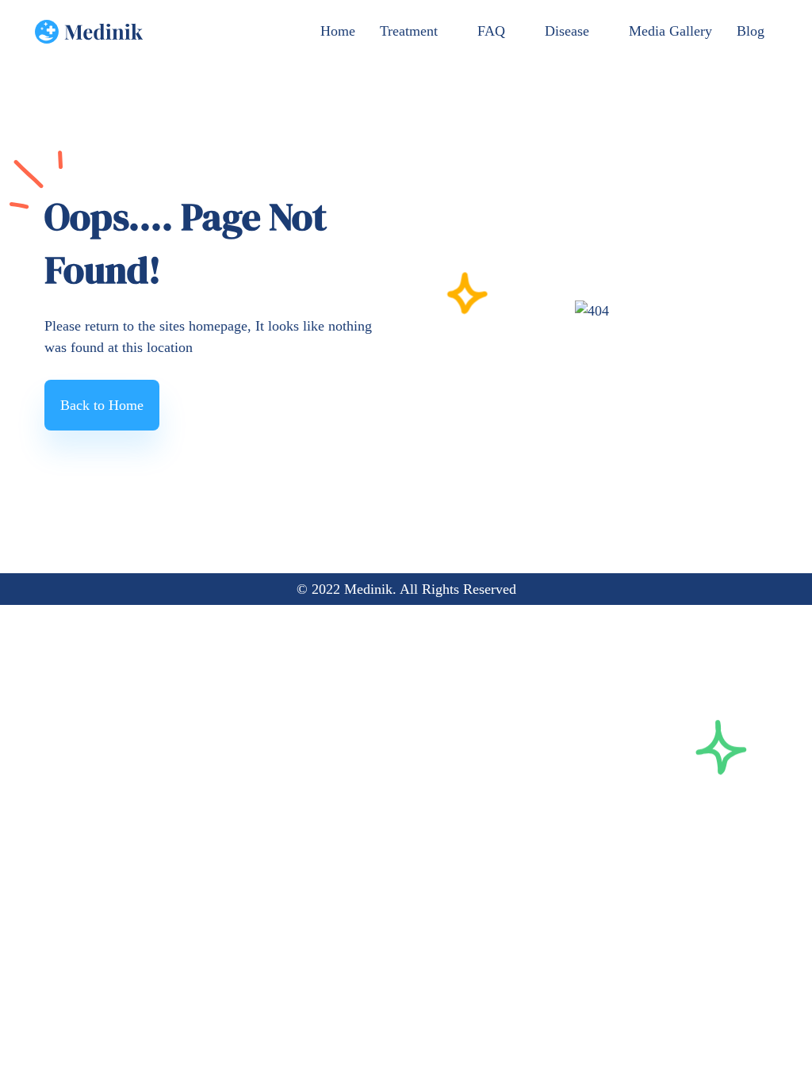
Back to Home (102, 405)
